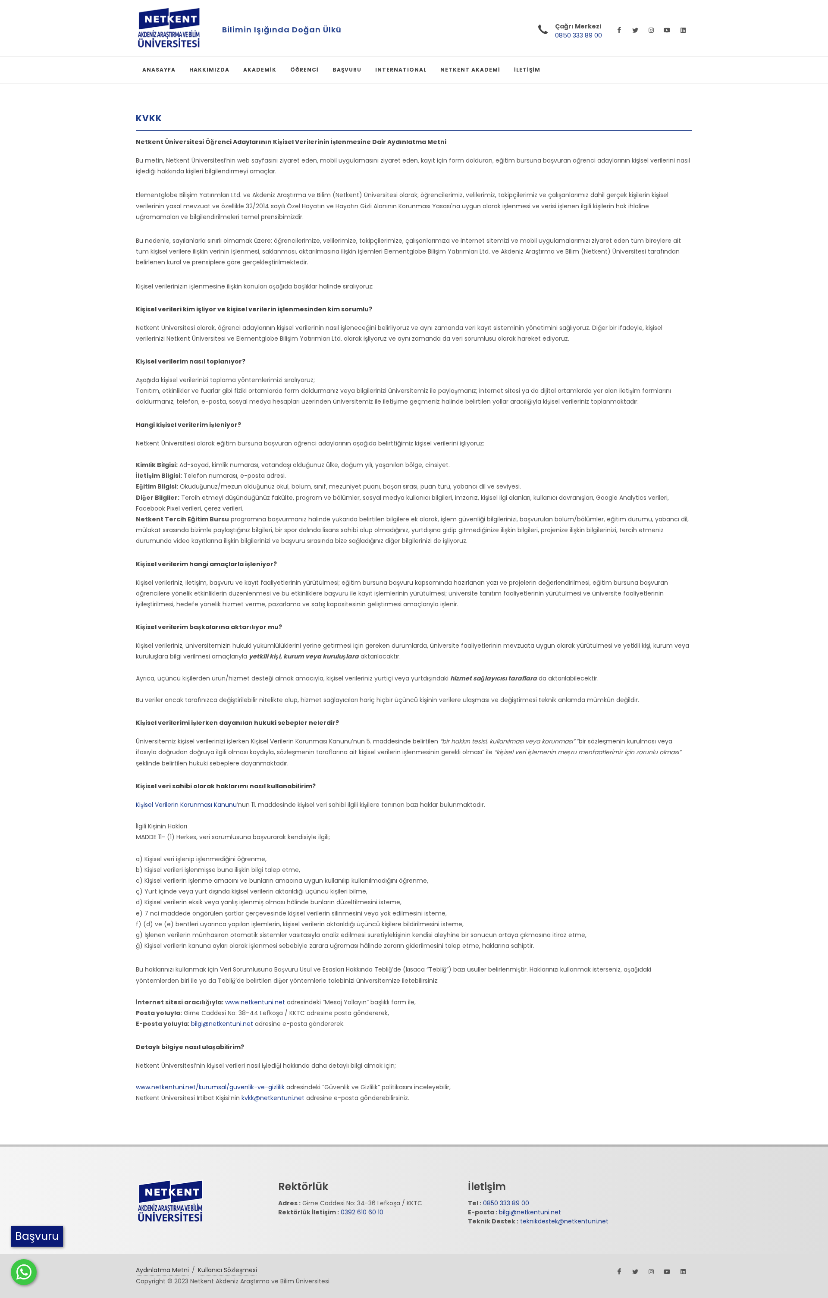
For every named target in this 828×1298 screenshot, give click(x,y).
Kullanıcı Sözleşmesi (227, 1270)
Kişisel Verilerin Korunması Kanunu (186, 804)
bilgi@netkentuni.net (221, 1023)
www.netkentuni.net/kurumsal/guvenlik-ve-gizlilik (210, 1087)
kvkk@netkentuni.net (273, 1098)
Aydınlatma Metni (162, 1270)
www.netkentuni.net (254, 1002)
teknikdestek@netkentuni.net (564, 1221)
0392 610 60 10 (362, 1212)
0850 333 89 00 (578, 35)
